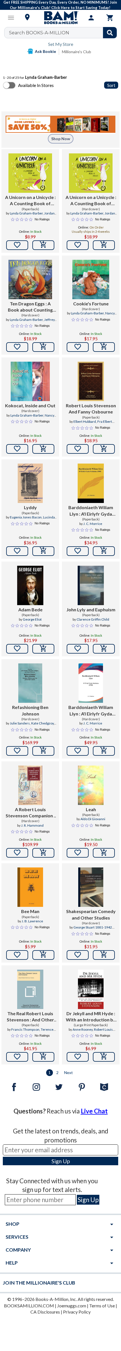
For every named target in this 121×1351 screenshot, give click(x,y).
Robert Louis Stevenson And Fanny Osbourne (91, 408)
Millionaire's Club (76, 51)
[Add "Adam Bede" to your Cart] (43, 649)
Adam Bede (30, 609)
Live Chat (94, 1111)
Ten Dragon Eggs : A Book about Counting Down (30, 307)
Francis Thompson (25, 1029)
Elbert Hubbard (84, 421)
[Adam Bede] (30, 585)
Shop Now (60, 138)
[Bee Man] (30, 887)
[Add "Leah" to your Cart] (104, 853)
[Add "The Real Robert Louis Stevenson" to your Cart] (43, 1057)
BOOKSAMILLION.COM (29, 1305)
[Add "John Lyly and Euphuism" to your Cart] (104, 649)
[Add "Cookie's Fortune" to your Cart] (104, 347)
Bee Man (30, 911)
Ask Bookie (45, 51)
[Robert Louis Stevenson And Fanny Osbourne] (90, 381)
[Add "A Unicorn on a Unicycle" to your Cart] (43, 245)
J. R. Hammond (32, 825)
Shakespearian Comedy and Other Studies (91, 914)
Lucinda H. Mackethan (37, 519)
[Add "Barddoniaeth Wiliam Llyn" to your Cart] (104, 551)
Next (68, 1072)
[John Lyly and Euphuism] (90, 585)
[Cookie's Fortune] (90, 279)
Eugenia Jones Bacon (26, 517)
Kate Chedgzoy (42, 723)
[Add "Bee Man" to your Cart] (43, 955)
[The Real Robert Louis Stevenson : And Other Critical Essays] (30, 989)
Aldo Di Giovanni (92, 819)
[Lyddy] (30, 483)
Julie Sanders (20, 723)
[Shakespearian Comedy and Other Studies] (90, 887)
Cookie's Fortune (91, 303)
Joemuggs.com (71, 1305)
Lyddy (30, 507)
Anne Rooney (83, 1029)
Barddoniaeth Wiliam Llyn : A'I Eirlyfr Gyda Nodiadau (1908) (90, 511)
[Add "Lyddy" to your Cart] (43, 551)
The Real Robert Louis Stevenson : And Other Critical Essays (30, 1017)
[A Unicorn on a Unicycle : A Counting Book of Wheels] (30, 173)
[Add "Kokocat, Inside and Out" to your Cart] (43, 449)
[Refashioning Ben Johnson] (30, 683)
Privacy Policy (77, 1311)
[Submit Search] (110, 32)
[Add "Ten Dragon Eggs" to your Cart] (43, 347)
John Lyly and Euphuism (90, 609)
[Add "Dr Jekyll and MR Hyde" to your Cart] (104, 1057)
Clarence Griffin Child (93, 619)
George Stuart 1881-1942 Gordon (92, 929)
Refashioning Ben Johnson (30, 710)
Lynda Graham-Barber (26, 213)
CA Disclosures (45, 1311)
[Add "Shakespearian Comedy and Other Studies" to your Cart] (104, 955)
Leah (91, 809)
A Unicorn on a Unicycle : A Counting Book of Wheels (30, 200)
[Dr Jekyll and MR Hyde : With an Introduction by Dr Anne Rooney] (91, 989)
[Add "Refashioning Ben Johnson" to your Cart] (43, 751)
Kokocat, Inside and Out (30, 405)
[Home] (60, 17)
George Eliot (32, 619)
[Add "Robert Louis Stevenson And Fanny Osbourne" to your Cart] (104, 449)
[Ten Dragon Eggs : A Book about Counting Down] (30, 279)
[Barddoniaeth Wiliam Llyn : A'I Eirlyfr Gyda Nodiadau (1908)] (90, 483)
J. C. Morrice (92, 524)
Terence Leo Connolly (37, 1031)
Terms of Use (102, 1305)
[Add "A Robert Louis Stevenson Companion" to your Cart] (43, 853)
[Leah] (91, 785)
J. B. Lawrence (32, 921)
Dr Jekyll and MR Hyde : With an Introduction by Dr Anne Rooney (91, 1017)
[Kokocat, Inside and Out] (30, 381)
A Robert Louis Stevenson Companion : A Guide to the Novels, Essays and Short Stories (30, 813)
